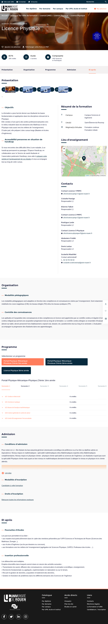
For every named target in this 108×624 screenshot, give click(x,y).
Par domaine (44, 9)
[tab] (23, 361)
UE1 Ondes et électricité (12, 396)
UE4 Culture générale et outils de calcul (17, 413)
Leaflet (87, 175)
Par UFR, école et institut (76, 9)
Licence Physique (61, 16)
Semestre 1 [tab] (6, 386)
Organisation (29, 70)
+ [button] (64, 148)
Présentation (7, 70)
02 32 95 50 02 (68, 260)
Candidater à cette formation (12, 485)
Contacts (90, 601)
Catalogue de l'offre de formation (24, 16)
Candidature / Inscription (96, 610)
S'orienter (22, 2)
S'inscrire (34, 2)
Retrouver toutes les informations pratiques (18, 500)
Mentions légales (93, 604)
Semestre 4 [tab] (63, 386)
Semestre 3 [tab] (44, 386)
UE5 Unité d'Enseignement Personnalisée (18, 418)
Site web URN (9, 2)
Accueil (5, 16)
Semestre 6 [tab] (102, 386)
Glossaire (67, 601)
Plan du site (68, 604)
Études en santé (70, 607)
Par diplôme (31, 9)
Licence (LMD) (46, 16)
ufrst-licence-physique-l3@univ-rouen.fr (77, 233)
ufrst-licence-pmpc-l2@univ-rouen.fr (76, 217)
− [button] (64, 151)
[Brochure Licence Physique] (10, 89)
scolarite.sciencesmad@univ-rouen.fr (77, 262)
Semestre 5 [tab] (83, 386)
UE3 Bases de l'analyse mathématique (17, 407)
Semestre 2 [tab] (25, 386)
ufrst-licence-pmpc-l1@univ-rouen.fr (76, 194)
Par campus (58, 9)
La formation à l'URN (94, 607)
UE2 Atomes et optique (12, 402)
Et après (92, 70)
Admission (71, 70)
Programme (50, 70)
